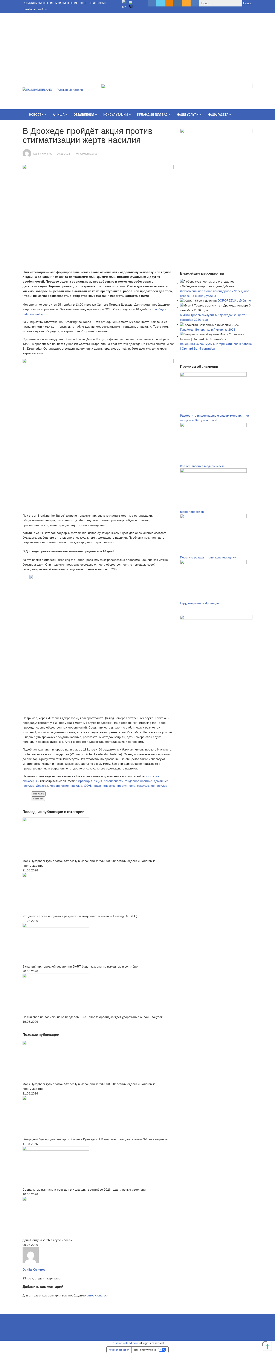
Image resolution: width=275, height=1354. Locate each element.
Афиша (59, 114)
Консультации (115, 114)
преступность (125, 785)
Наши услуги (188, 114)
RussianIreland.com (125, 1343)
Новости (36, 114)
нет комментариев (86, 153)
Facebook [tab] (38, 798)
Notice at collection (119, 1349)
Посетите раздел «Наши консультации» (208, 557)
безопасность (113, 781)
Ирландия (85, 781)
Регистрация (97, 3)
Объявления (84, 114)
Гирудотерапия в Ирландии (199, 603)
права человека (104, 785)
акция (98, 781)
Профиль (30, 9)
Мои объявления (66, 3)
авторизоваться (97, 1295)
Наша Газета (218, 114)
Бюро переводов (192, 511)
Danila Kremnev (42, 153)
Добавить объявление (38, 3)
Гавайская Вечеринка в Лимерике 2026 (207, 329)
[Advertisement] (137, 45)
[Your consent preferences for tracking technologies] (267, 1346)
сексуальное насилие (152, 785)
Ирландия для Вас (152, 114)
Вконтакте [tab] (38, 794)
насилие (76, 785)
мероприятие (59, 785)
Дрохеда (42, 785)
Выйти (42, 9)
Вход (83, 3)
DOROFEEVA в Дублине (234, 300)
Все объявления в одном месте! (203, 466)
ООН (87, 785)
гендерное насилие (138, 781)
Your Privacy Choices (145, 1349)
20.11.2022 (63, 153)
